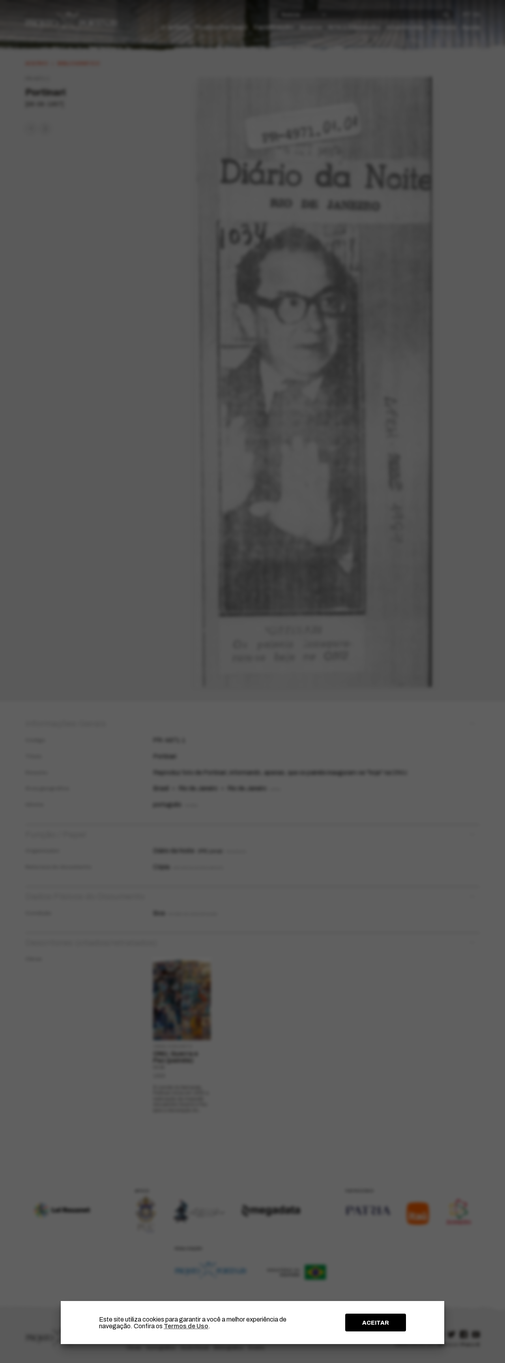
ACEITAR (375, 1323)
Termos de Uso (186, 1326)
